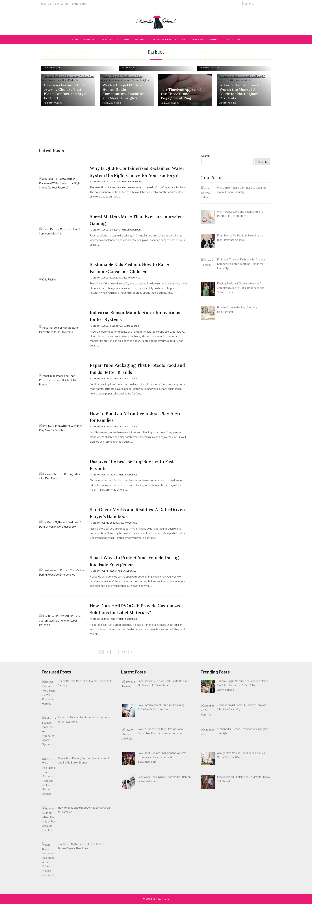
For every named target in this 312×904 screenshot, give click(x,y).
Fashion (89, 39)
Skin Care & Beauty (164, 39)
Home (75, 39)
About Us (46, 4)
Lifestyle (105, 39)
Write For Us (79, 4)
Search (205, 155)
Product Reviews (192, 39)
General (214, 39)
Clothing (123, 39)
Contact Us (61, 4)
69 (123, 652)
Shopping (141, 39)
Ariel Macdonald (131, 181)
